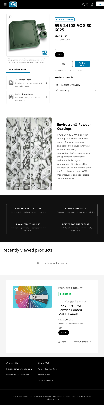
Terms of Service (45, 380)
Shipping (61, 323)
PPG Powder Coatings (27, 396)
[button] (5, 4)
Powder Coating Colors (48, 369)
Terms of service (85, 396)
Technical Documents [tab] (18, 69)
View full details (81, 342)
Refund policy (58, 396)
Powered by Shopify (43, 396)
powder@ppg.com (23, 369)
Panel (63, 332)
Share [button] (63, 342)
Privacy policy (71, 396)
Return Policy (44, 374)
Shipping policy (53, 399)
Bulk (59, 54)
